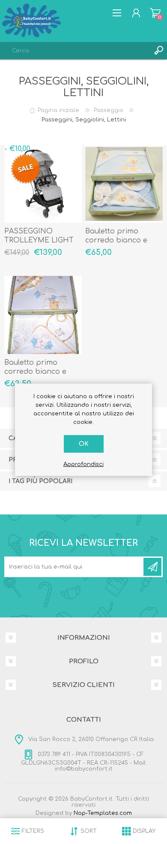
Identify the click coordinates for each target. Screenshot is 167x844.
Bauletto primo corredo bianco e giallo (35, 371)
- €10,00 (17, 149)
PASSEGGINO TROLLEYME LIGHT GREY (39, 240)
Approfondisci (83, 464)
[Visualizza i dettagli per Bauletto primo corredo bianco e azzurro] (124, 184)
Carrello (155, 12)
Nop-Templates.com (103, 813)
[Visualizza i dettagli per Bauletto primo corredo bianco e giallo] (43, 315)
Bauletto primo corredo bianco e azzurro (116, 240)
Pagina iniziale (58, 110)
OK (84, 444)
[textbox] (75, 50)
